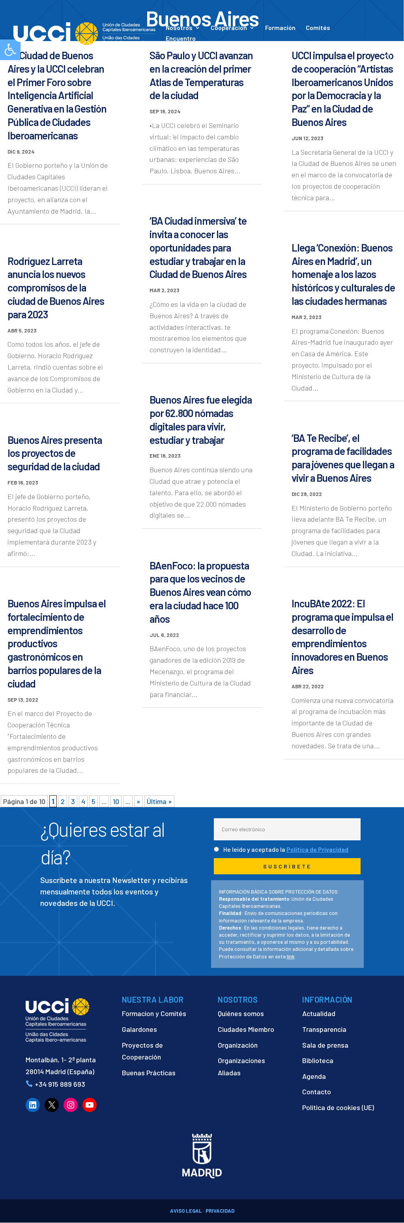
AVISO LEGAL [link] (186, 1211)
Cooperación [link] (229, 28)
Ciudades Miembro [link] (246, 1029)
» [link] (138, 801)
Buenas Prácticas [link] (149, 1072)
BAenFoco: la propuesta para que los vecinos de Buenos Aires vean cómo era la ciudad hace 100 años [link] (200, 592)
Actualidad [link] (268, 46)
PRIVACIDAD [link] (220, 1211)
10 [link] (116, 801)
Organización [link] (238, 1045)
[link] (84, 32)
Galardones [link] (139, 1029)
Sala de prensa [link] (325, 1045)
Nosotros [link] (179, 28)
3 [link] (73, 801)
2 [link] (63, 801)
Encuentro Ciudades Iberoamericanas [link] (204, 42)
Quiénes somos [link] (241, 1013)
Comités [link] (318, 28)
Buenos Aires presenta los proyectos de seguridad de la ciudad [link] (54, 453)
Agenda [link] (314, 1076)
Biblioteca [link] (317, 1060)
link (291, 956)
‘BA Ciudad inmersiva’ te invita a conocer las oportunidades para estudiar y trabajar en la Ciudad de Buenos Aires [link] (198, 247)
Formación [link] (280, 28)
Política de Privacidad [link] (317, 849)
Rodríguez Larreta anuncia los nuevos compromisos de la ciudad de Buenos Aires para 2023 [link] (55, 287)
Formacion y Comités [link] (154, 1013)
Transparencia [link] (324, 1029)
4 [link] (83, 801)
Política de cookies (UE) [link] (338, 1107)
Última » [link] (159, 801)
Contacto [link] (315, 46)
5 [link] (93, 801)
